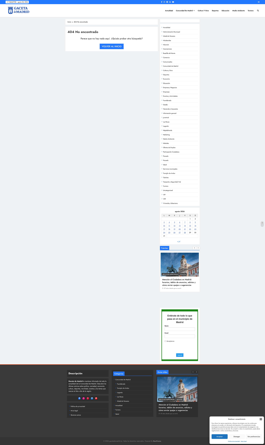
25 (169, 232)
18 (169, 229)
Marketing (166, 135)
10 (164, 226)
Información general (169, 113)
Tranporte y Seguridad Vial (172, 182)
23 (195, 229)
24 (164, 232)
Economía (166, 79)
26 (174, 232)
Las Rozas (166, 122)
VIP (164, 195)
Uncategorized (168, 190)
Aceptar (220, 437)
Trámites (166, 177)
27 (180, 232)
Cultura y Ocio (203, 10)
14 (185, 226)
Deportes (215, 10)
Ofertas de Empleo (169, 147)
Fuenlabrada (167, 100)
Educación (225, 10)
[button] (261, 419)
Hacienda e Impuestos (170, 109)
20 (180, 229)
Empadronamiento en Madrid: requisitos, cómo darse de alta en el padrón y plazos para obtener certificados (179, 296)
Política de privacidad (234, 441)
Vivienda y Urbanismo (170, 203)
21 (185, 229)
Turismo (251, 10)
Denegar (237, 437)
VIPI (164, 199)
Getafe (165, 105)
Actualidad (169, 10)
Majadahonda (167, 130)
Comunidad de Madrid (184, 10)
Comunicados (167, 62)
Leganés (166, 126)
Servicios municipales (170, 169)
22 (190, 229)
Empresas (166, 92)
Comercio (166, 57)
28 (185, 232)
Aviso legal (244, 441)
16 (195, 226)
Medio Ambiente (238, 10)
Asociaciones (167, 49)
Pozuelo (165, 156)
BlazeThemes (157, 441)
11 (169, 226)
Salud (165, 165)
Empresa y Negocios (170, 87)
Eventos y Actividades (170, 96)
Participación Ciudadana (171, 152)
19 (174, 229)
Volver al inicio (112, 46)
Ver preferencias (254, 437)
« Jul (178, 241)
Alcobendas (167, 40)
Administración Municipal (171, 32)
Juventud (166, 117)
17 (164, 229)
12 (174, 226)
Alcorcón (166, 45)
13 (180, 226)
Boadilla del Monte (169, 53)
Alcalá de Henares (169, 36)
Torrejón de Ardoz (169, 173)
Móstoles (166, 143)
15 (190, 226)
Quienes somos (76, 415)
